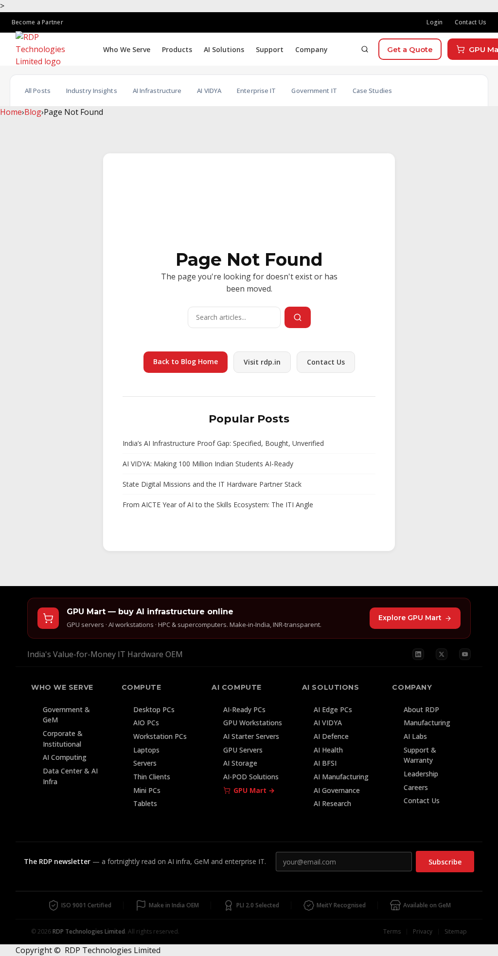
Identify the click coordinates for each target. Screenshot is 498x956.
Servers (145, 763)
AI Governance (337, 790)
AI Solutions (224, 49)
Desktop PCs (154, 709)
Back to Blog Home (185, 361)
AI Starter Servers (251, 736)
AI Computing (65, 757)
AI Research (332, 803)
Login (435, 22)
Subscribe (445, 861)
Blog (32, 112)
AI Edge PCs (333, 709)
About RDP (421, 709)
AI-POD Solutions (251, 776)
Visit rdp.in (262, 362)
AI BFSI (325, 763)
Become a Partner (37, 22)
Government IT (314, 90)
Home (11, 112)
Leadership (421, 773)
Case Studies (372, 90)
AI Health (328, 749)
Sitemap (456, 931)
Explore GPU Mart (410, 617)
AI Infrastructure (157, 90)
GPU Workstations (252, 722)
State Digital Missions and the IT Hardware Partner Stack (212, 484)
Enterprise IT (256, 90)
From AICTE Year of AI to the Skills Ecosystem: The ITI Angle (218, 504)
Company (311, 49)
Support (270, 49)
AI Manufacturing (341, 776)
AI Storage (240, 763)
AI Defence (331, 736)
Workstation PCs (160, 736)
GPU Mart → (254, 790)
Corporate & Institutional (63, 739)
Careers (416, 787)
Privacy (422, 931)
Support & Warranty (420, 755)
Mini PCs (146, 790)
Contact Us (470, 22)
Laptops (146, 749)
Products (177, 49)
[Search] (365, 49)
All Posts (38, 90)
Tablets (145, 803)
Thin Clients (151, 776)
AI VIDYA (209, 90)
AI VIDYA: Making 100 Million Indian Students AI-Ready (208, 463)
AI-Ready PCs (244, 709)
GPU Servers (243, 749)
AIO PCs (146, 722)
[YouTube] (465, 654)
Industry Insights (91, 90)
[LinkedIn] (418, 654)
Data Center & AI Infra (70, 776)
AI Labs (415, 736)
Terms (392, 931)
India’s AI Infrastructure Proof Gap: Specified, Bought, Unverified (223, 443)
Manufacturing (427, 722)
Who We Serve (126, 49)
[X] (441, 654)
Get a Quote (410, 49)
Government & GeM (66, 715)
